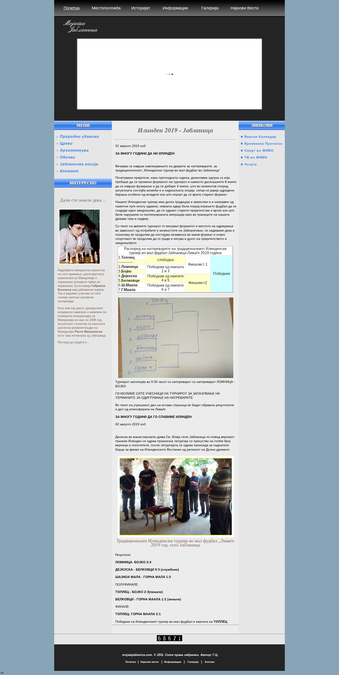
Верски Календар (260, 136)
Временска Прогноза (263, 143)
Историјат (140, 8)
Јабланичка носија (79, 164)
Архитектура (74, 150)
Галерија (209, 8)
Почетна (72, 8)
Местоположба (106, 8)
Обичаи (67, 157)
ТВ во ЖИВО (255, 157)
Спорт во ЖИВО (259, 150)
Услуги (250, 164)
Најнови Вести (245, 8)
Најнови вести (149, 661)
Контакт (69, 171)
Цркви (66, 143)
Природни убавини (79, 136)
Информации (175, 8)
